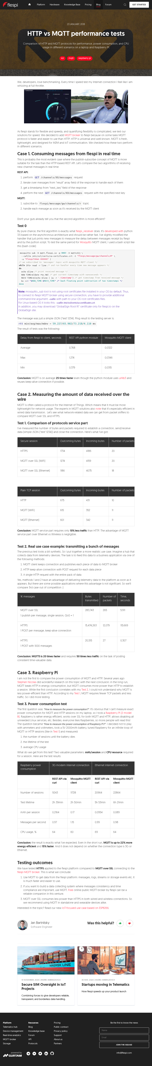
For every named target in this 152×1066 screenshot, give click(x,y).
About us (58, 1039)
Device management (13, 1031)
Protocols (32, 1044)
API (29, 1039)
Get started (139, 5)
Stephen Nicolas (26, 682)
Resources (33, 1023)
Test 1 (77, 693)
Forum (31, 1035)
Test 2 (84, 690)
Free (70, 890)
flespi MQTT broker (28, 872)
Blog (30, 1027)
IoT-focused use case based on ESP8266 (85, 908)
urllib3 (122, 378)
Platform (7, 1023)
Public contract (61, 1027)
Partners (58, 1044)
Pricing (57, 1023)
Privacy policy (61, 1031)
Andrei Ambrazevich (51, 980)
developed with (114, 231)
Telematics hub (10, 1027)
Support (58, 1035)
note (98, 409)
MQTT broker (72, 135)
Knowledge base (36, 1031)
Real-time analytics (12, 1035)
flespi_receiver (84, 231)
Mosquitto (86, 242)
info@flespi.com (124, 1053)
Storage (7, 1044)
